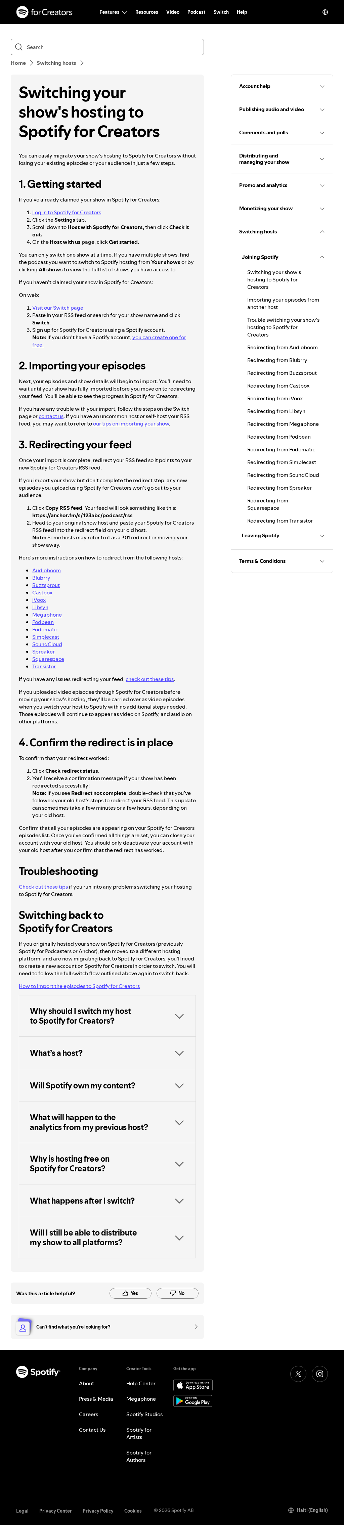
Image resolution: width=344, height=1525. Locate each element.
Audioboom (46, 570)
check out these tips (150, 679)
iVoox (39, 599)
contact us (51, 416)
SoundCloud (47, 644)
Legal (22, 1511)
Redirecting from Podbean (279, 436)
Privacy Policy (98, 1511)
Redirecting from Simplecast (281, 462)
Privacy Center (55, 1511)
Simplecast (45, 636)
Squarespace (48, 659)
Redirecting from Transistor (280, 520)
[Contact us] (194, 1327)
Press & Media (96, 1398)
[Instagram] (320, 1374)
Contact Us (92, 1429)
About (86, 1383)
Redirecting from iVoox (275, 398)
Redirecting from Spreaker (279, 487)
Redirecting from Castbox (278, 385)
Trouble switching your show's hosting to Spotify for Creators (283, 327)
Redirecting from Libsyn (276, 411)
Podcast (196, 12)
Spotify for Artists (139, 1433)
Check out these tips (43, 886)
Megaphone (47, 614)
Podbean (43, 622)
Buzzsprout (46, 585)
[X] (298, 1374)
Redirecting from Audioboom (282, 347)
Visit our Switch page (57, 307)
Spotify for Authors (139, 1456)
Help (242, 12)
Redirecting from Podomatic (281, 449)
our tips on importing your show (131, 423)
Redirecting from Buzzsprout (282, 372)
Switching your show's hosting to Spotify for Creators (274, 279)
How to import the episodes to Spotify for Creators (79, 986)
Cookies (133, 1511)
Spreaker (43, 651)
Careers (88, 1414)
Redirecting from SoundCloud (283, 475)
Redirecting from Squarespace (267, 504)
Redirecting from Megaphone (283, 424)
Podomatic (45, 629)
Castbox (42, 592)
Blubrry (41, 577)
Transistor (44, 666)
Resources (146, 12)
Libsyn (40, 607)
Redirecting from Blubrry (277, 360)
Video (172, 12)
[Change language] (325, 12)
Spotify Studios (144, 1414)
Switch (221, 12)
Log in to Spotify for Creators (66, 212)
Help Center (141, 1383)
